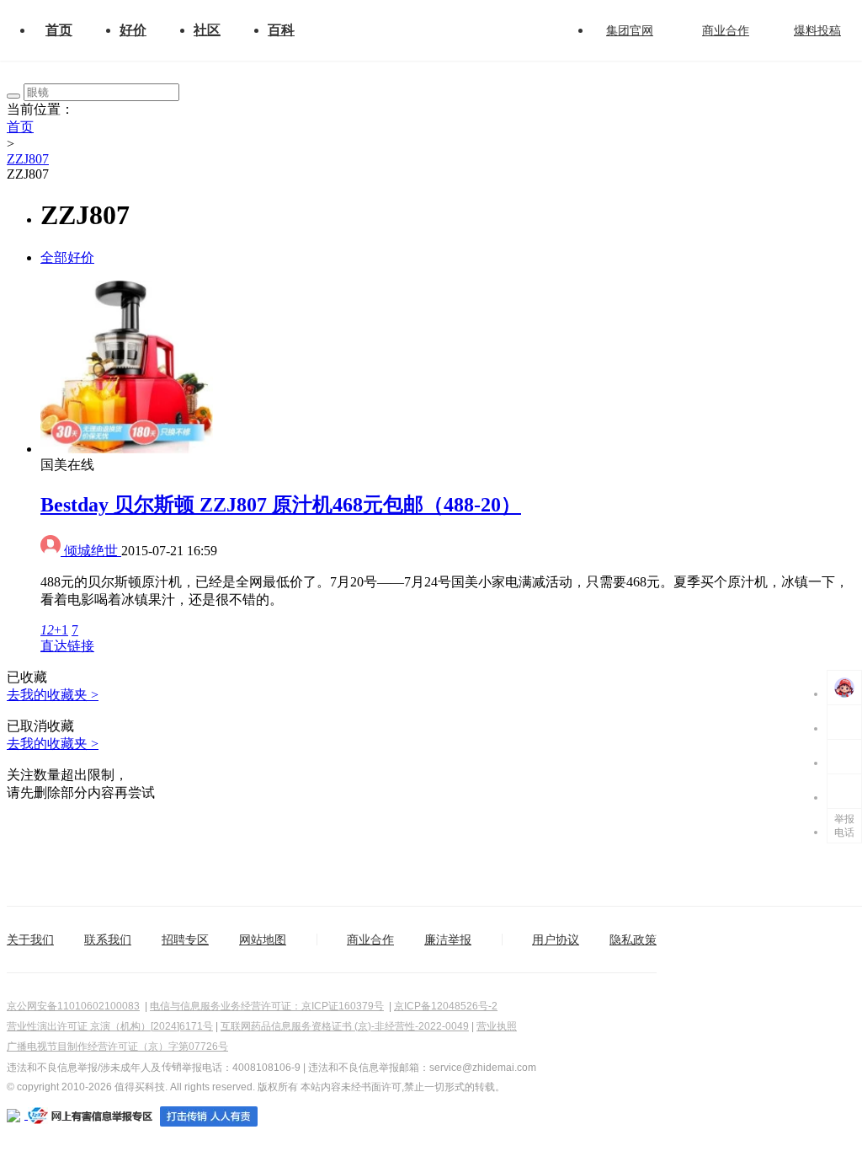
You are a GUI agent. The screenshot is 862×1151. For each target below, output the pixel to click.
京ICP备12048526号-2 (446, 1006)
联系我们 (107, 939)
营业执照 (496, 1026)
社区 (207, 30)
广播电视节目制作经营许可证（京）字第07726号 (117, 1046)
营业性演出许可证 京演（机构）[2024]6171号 (110, 1026)
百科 (281, 30)
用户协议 (555, 939)
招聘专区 (185, 939)
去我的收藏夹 (52, 695)
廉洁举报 (447, 939)
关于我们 (30, 939)
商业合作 (725, 30)
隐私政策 (633, 939)
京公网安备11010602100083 (73, 1006)
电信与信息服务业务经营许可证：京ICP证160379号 (267, 1006)
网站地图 (262, 939)
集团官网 (629, 30)
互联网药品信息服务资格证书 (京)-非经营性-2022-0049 (345, 1026)
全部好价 (67, 257)
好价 (133, 30)
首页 (58, 30)
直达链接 (67, 646)
